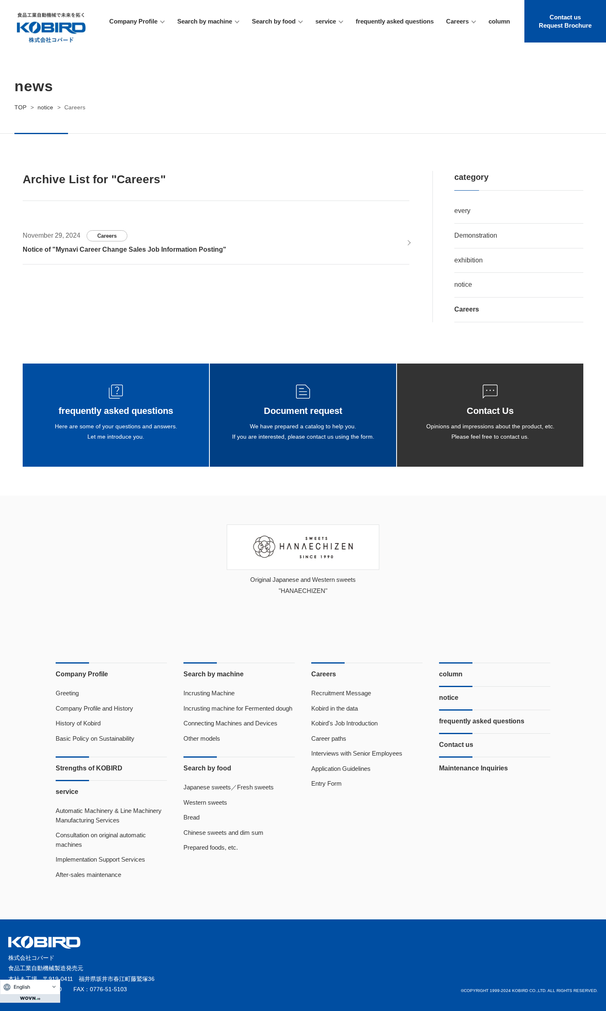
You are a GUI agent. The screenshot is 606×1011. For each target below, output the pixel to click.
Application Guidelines (341, 768)
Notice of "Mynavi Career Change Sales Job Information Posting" (124, 249)
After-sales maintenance (88, 874)
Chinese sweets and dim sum (223, 832)
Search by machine (204, 21)
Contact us (456, 744)
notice (463, 284)
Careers (457, 21)
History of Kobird (78, 723)
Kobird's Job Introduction (344, 723)
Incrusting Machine (209, 693)
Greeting (67, 693)
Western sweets (205, 802)
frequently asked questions (395, 21)
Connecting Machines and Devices (230, 723)
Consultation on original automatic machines (101, 839)
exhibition (468, 260)
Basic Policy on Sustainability (95, 738)
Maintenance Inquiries (473, 768)
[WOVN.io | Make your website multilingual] (30, 998)
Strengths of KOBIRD (89, 768)
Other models (201, 738)
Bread (191, 817)
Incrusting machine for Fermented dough (237, 708)
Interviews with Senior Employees (356, 753)
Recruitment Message (341, 693)
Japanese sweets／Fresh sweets (228, 787)
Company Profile (133, 21)
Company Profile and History (94, 708)
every (462, 210)
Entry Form (326, 783)
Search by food (274, 21)
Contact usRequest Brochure (565, 21)
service (325, 21)
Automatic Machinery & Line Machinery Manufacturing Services (109, 815)
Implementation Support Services (100, 859)
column (499, 21)
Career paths (328, 738)
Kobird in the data (334, 708)
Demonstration (475, 235)
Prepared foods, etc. (210, 847)
